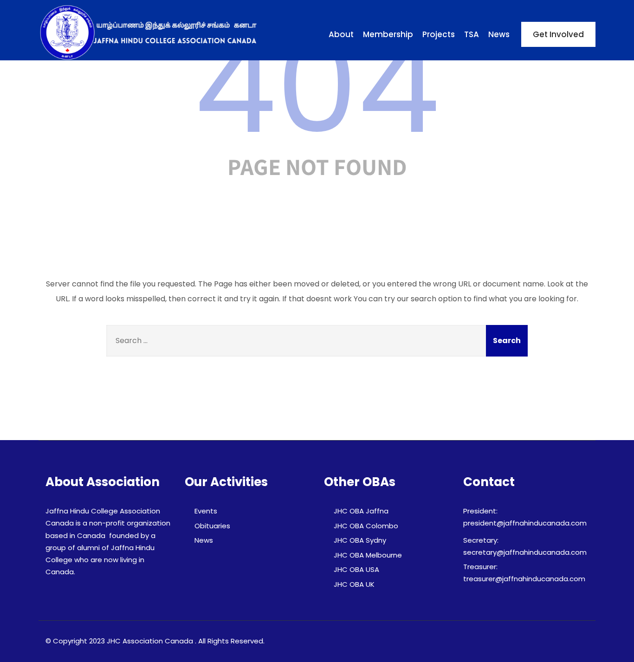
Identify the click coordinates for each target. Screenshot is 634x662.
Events (205, 511)
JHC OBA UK (354, 584)
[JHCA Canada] (150, 32)
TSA (471, 34)
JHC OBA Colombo (366, 526)
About (341, 34)
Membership (388, 34)
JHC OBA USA (356, 569)
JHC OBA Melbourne (368, 555)
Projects (438, 34)
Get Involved (558, 34)
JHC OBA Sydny (360, 540)
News (499, 34)
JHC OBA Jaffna (361, 511)
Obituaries (212, 526)
